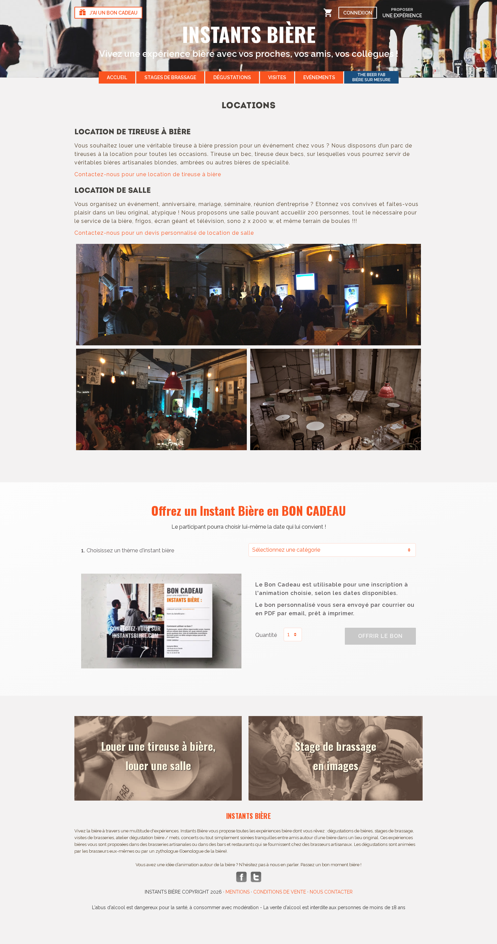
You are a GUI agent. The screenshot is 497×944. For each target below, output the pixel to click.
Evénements (319, 77)
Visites (277, 77)
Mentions (238, 892)
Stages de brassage (170, 77)
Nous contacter (331, 892)
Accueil (117, 77)
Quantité (266, 635)
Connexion (357, 13)
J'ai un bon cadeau (114, 13)
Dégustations (232, 77)
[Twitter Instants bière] (256, 877)
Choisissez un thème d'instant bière (127, 550)
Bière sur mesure (371, 77)
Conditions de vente (279, 892)
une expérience (402, 12)
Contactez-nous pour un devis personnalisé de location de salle (164, 233)
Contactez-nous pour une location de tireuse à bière (147, 174)
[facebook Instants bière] (241, 877)
